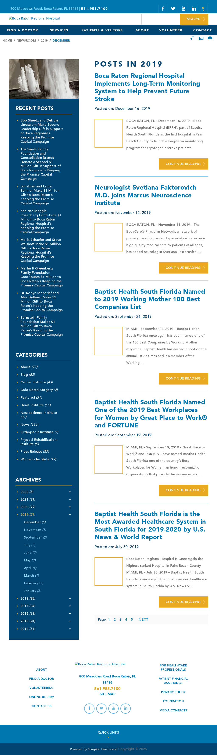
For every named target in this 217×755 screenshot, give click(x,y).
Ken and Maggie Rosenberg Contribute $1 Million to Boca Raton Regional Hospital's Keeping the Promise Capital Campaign (41, 221)
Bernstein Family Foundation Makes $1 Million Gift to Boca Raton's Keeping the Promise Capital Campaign (42, 326)
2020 (28, 507)
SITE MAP (107, 694)
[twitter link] (173, 9)
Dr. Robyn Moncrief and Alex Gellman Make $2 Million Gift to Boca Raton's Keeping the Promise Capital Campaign (42, 301)
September (35, 537)
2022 (27, 492)
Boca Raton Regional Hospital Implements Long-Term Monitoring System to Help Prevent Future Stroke (147, 87)
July (29, 545)
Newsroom (26, 40)
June (30, 553)
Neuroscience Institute (39, 415)
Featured (31, 397)
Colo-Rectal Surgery (39, 390)
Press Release (35, 451)
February (33, 583)
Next (143, 619)
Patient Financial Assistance (173, 681)
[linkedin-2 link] (194, 9)
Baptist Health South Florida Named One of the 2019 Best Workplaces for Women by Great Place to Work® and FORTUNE (151, 413)
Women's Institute (38, 459)
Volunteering (41, 688)
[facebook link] (163, 9)
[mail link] (203, 9)
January (32, 591)
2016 (28, 613)
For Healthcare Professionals (173, 667)
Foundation (173, 701)
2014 (28, 629)
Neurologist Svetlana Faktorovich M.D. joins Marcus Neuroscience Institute (145, 195)
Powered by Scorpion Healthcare (93, 749)
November (35, 530)
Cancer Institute (37, 382)
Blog (28, 375)
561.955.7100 (107, 688)
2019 (44, 40)
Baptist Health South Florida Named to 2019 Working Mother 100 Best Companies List (150, 299)
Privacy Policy (173, 692)
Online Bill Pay (41, 697)
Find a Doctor (41, 679)
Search (194, 19)
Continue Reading (183, 164)
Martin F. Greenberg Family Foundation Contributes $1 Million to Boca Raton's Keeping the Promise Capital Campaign (42, 276)
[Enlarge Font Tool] (192, 38)
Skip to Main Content (26, 2)
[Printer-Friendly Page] (210, 38)
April (30, 568)
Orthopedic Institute (39, 432)
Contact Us (41, 706)
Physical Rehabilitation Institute (38, 442)
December (35, 522)
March (31, 576)
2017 (28, 606)
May (29, 560)
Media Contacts (173, 710)
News (29, 425)
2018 (28, 598)
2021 (28, 499)
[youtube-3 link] (183, 9)
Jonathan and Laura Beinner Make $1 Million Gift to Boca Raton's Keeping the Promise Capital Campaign (40, 194)
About (29, 367)
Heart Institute (35, 405)
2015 (28, 621)
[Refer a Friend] (201, 38)
